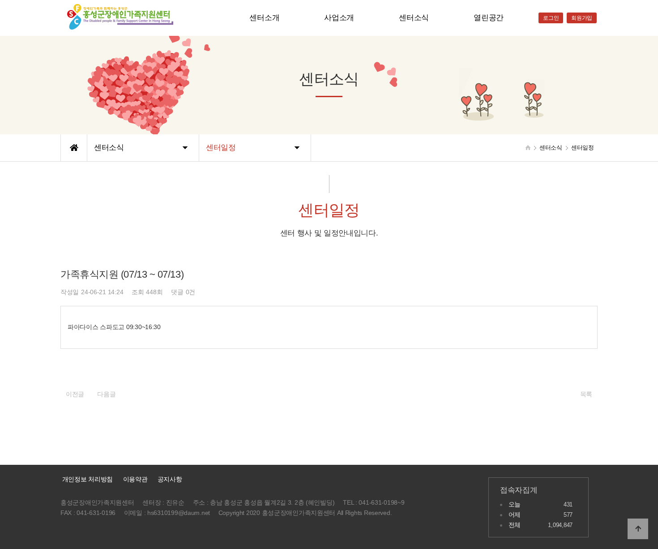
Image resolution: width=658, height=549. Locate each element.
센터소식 (414, 17)
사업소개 (339, 17)
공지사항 (170, 479)
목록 (586, 394)
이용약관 (135, 479)
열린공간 (489, 17)
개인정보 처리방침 (86, 479)
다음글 (106, 394)
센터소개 (264, 17)
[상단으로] (638, 529)
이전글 (75, 394)
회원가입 (581, 18)
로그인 (551, 18)
